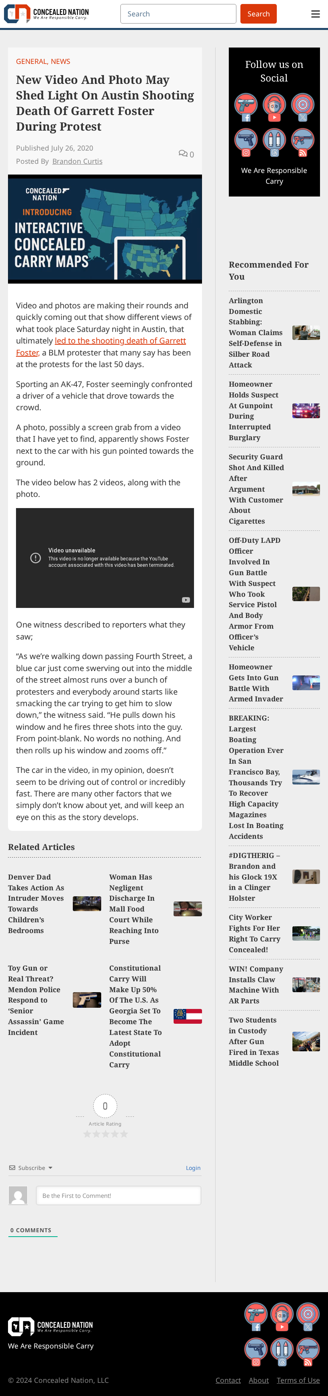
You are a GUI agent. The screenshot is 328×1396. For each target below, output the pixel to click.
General (31, 61)
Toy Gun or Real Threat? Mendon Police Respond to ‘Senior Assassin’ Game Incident (36, 1000)
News (60, 61)
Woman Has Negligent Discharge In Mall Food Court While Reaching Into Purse (134, 909)
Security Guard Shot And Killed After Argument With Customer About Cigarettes (256, 489)
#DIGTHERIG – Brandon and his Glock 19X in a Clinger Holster (254, 876)
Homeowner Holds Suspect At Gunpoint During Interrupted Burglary (253, 410)
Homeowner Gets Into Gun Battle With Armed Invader (256, 683)
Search (259, 13)
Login (192, 1168)
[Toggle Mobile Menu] (315, 14)
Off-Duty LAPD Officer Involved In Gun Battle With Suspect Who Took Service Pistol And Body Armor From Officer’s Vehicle (255, 593)
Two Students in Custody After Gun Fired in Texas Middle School (254, 1041)
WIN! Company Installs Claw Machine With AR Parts (256, 985)
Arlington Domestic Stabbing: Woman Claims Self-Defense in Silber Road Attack (256, 332)
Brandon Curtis (77, 161)
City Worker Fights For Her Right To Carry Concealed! (254, 933)
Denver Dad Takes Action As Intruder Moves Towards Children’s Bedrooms (36, 903)
